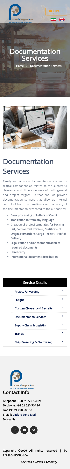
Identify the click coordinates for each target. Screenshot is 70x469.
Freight (19, 300)
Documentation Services (46, 66)
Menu (57, 11)
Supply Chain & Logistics (31, 325)
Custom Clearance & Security (33, 308)
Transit (19, 333)
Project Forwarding (27, 291)
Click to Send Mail (24, 414)
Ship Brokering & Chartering (33, 342)
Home (20, 66)
